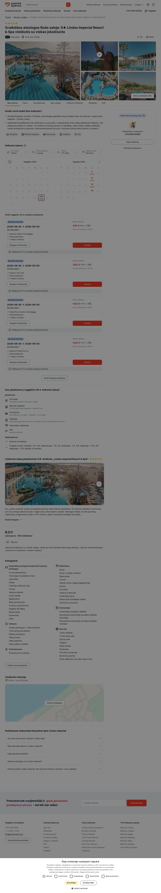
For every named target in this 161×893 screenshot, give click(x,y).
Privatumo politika (106, 872)
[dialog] (80, 875)
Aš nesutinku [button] (88, 883)
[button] (80, 888)
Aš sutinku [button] (71, 883)
